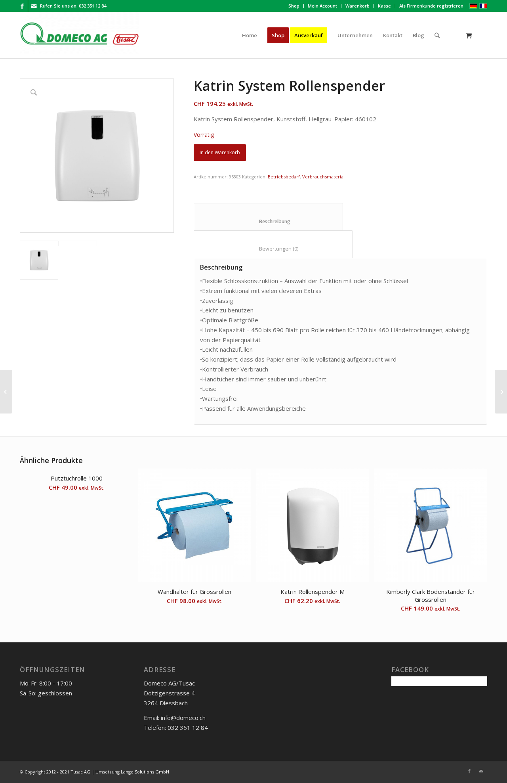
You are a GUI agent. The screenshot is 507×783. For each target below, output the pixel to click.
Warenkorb (357, 6)
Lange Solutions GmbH (145, 772)
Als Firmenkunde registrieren (431, 6)
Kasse (384, 6)
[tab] (268, 217)
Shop (293, 6)
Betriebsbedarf (284, 177)
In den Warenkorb (220, 152)
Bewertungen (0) (273, 248)
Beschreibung (268, 221)
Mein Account (322, 6)
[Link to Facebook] (22, 6)
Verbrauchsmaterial (323, 177)
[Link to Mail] (34, 6)
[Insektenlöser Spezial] (6, 392)
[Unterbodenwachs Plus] (501, 392)
